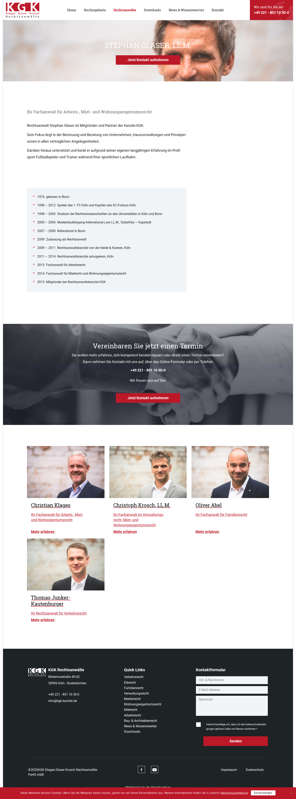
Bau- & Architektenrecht (140, 721)
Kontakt (218, 10)
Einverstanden (263, 792)
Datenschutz (255, 770)
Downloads (152, 10)
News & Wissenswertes (186, 10)
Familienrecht (133, 688)
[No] (291, 793)
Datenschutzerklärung (234, 792)
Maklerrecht (132, 699)
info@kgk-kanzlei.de (62, 701)
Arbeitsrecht (132, 715)
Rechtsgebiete (95, 10)
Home (71, 10)
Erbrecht (130, 682)
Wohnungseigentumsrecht (142, 704)
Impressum (229, 770)
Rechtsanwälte (125, 10)
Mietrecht (130, 710)
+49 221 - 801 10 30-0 (148, 370)
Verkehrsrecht (133, 677)
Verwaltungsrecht (136, 693)
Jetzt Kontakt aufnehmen (148, 60)
